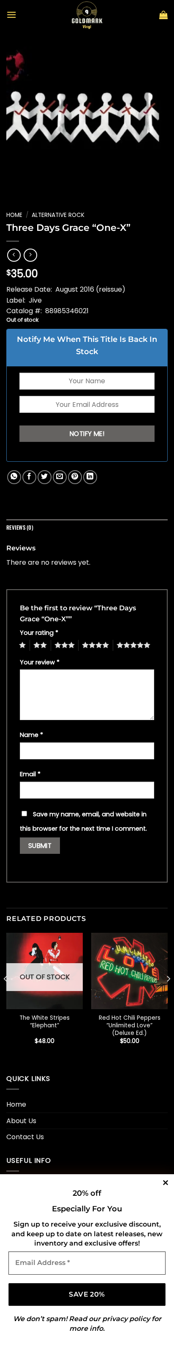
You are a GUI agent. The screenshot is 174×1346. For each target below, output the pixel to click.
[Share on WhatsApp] (14, 477)
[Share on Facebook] (29, 477)
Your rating (39, 632)
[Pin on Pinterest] (75, 477)
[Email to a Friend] (60, 477)
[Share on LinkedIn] (90, 477)
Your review (40, 662)
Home (14, 215)
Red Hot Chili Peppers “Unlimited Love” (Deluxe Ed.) (129, 1025)
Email (30, 774)
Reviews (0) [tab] (19, 527)
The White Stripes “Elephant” (44, 1021)
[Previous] (6, 995)
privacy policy (126, 1319)
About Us (21, 1121)
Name (31, 735)
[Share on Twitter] (45, 477)
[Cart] (163, 14)
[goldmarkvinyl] (87, 15)
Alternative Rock (58, 215)
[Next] (168, 995)
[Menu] (11, 14)
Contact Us (25, 1137)
